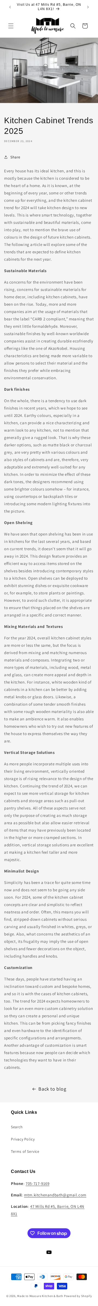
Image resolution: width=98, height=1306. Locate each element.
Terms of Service (25, 1151)
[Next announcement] (88, 7)
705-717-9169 (37, 1183)
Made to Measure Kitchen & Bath (40, 1296)
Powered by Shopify (78, 1296)
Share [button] (15, 157)
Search (17, 1126)
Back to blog (52, 1089)
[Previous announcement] (10, 7)
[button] (11, 26)
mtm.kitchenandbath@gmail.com (55, 1194)
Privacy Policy (23, 1139)
